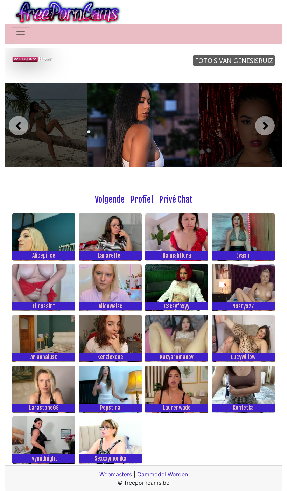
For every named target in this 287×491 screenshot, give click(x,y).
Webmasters (115, 474)
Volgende (110, 199)
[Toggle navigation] (20, 34)
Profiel (142, 199)
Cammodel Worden (162, 474)
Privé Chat (175, 199)
